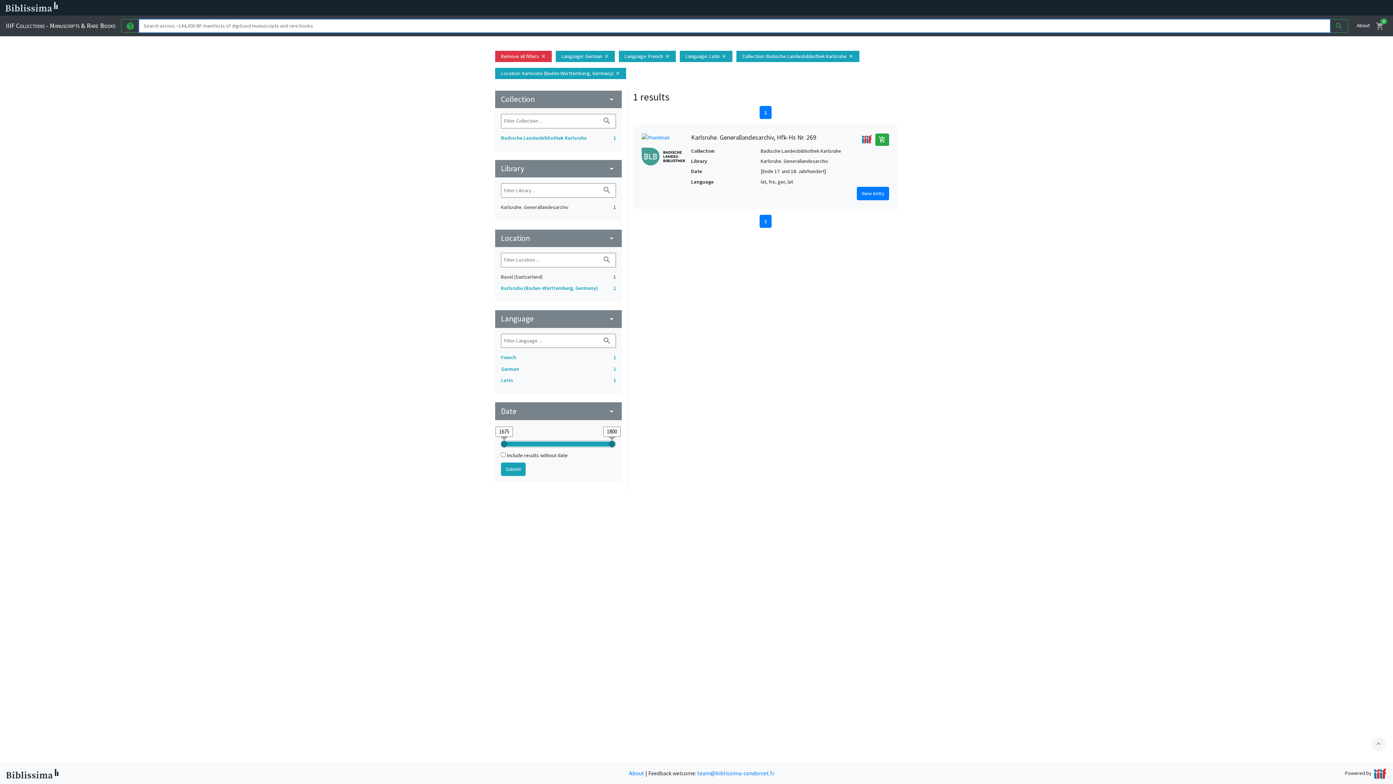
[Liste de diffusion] (336, 8)
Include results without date (537, 455)
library (558, 168)
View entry (873, 193)
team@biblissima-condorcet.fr (735, 773)
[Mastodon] (371, 8)
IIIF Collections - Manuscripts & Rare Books (60, 25)
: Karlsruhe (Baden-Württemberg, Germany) (560, 73)
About (1363, 25)
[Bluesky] (360, 8)
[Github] (394, 8)
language (558, 319)
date (558, 411)
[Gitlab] (406, 8)
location (558, 238)
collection (558, 99)
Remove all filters (523, 56)
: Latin (706, 56)
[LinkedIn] (348, 8)
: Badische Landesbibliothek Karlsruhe (798, 56)
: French (647, 56)
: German (585, 56)
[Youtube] (383, 8)
